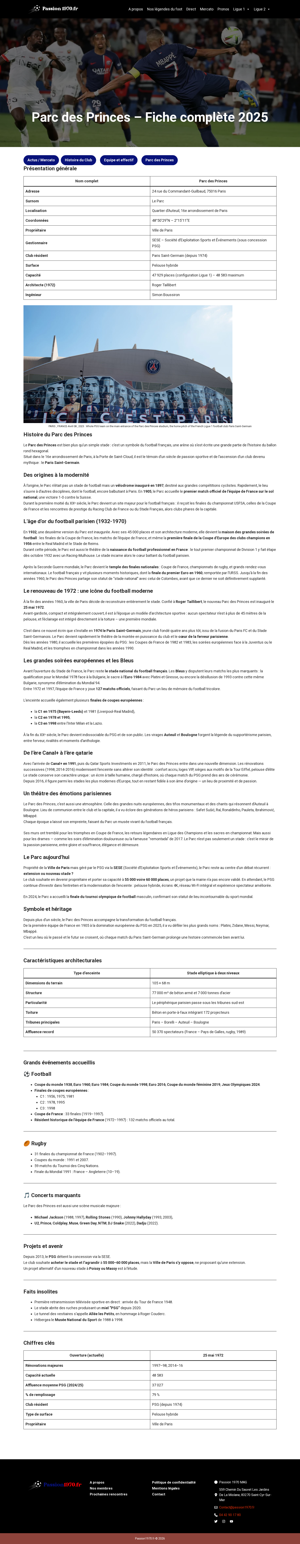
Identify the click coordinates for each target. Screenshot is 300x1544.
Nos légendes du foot (164, 9)
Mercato (206, 9)
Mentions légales (166, 1488)
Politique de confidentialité (174, 1482)
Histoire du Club (78, 160)
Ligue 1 (239, 9)
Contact (158, 1494)
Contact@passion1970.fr (236, 1507)
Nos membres (101, 1488)
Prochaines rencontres (108, 1494)
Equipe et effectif (118, 160)
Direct (191, 9)
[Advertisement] (150, 49)
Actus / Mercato (41, 160)
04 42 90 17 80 (230, 1515)
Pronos (223, 9)
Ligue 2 (260, 9)
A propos (136, 9)
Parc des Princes (160, 160)
